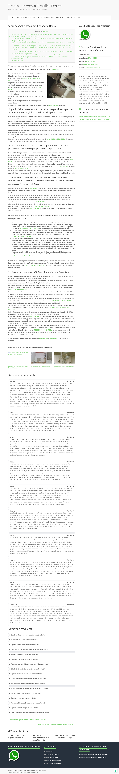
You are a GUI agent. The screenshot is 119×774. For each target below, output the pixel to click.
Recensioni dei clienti (16, 58)
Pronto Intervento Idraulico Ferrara (35, 5)
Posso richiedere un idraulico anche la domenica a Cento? (29, 688)
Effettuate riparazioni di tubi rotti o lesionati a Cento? (28, 669)
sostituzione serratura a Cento (22, 256)
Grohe (56, 307)
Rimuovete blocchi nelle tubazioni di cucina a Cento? (28, 703)
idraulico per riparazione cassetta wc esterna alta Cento (27, 720)
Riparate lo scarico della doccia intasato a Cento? (27, 674)
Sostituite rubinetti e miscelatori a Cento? (24, 659)
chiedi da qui (90, 61)
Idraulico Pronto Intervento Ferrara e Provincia (94, 120)
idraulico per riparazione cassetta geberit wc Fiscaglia (56, 724)
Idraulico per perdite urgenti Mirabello (16, 736)
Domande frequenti (16, 60)
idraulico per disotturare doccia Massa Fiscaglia (65, 736)
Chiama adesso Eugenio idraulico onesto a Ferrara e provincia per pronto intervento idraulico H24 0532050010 (46, 17)
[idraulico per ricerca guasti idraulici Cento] (64, 358)
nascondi (45, 31)
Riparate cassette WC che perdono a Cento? (25, 654)
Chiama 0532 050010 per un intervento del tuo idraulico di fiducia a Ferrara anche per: (39, 57)
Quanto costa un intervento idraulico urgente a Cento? (28, 635)
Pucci (62, 307)
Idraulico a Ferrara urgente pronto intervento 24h (94, 116)
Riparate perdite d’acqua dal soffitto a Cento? (25, 645)
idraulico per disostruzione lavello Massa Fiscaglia (40, 737)
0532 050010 (56, 69)
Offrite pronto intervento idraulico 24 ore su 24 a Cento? (29, 679)
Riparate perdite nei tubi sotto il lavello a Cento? (26, 693)
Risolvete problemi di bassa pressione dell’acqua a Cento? (30, 664)
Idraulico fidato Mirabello (41, 206)
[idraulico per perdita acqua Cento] (41, 358)
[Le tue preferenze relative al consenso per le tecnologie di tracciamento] (116, 771)
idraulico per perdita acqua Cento (40, 366)
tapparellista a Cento (21, 168)
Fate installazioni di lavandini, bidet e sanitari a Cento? (28, 683)
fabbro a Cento (63, 166)
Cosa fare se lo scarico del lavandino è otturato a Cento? (29, 649)
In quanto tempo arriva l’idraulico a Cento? (24, 640)
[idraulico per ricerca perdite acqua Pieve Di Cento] (18, 358)
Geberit (51, 307)
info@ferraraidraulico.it (90, 64)
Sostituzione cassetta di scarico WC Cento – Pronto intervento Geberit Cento (37, 55)
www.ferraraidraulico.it (92, 68)
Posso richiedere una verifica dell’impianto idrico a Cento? (30, 713)
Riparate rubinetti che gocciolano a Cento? (24, 708)
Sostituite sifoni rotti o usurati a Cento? (23, 698)
